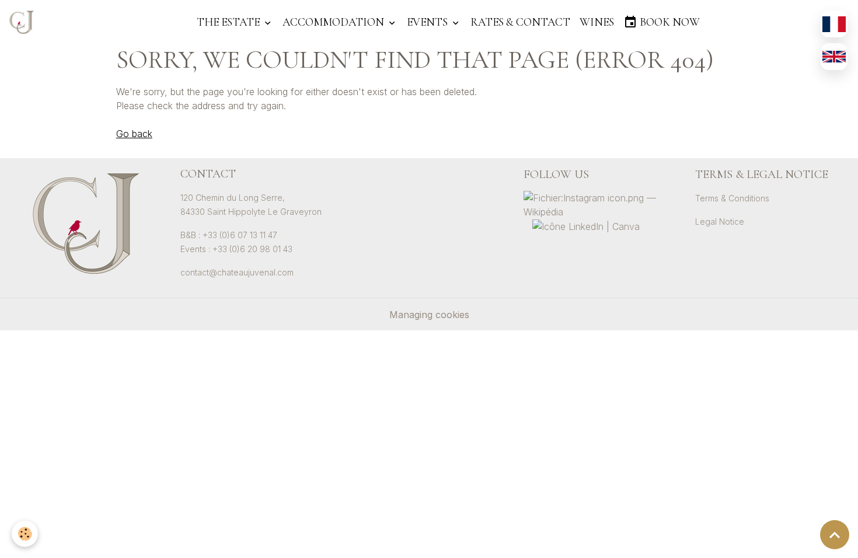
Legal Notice (719, 221)
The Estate (229, 22)
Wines (597, 22)
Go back (134, 134)
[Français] (834, 24)
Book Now (668, 22)
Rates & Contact (520, 22)
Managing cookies (429, 314)
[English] (834, 56)
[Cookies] (25, 534)
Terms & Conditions (732, 198)
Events (428, 22)
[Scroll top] (834, 534)
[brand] (24, 22)
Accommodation (334, 22)
